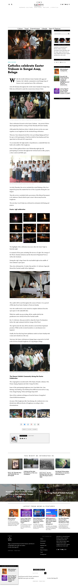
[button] (68, 33)
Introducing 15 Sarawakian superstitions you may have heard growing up (62, 473)
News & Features (54, 28)
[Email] (69, 4)
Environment (42, 543)
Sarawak (35, 429)
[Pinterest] (64, 4)
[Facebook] (60, 4)
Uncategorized (43, 554)
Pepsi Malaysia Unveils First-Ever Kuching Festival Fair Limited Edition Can (39, 520)
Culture (20, 28)
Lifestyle (44, 28)
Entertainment (35, 28)
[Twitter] (62, 4)
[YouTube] (66, 4)
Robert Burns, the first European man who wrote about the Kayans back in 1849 (46, 475)
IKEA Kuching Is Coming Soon (64, 70)
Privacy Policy (17, 550)
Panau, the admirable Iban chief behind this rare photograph (14, 474)
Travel (26, 28)
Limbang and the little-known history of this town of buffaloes (30, 473)
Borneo (24, 429)
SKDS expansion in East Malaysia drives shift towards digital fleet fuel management (51, 521)
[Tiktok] (67, 4)
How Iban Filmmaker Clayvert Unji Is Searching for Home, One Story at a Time (64, 520)
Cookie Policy (10, 550)
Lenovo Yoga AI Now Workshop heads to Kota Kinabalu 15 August (65, 91)
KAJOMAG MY (43, 545)
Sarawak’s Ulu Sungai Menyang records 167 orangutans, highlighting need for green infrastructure (64, 81)
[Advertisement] (39, 18)
